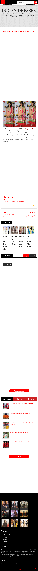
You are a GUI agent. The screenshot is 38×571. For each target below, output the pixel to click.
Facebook (32, 256)
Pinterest (6, 539)
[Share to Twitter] (6, 506)
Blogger (26, 256)
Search (35, 2)
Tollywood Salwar (21, 201)
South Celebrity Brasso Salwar (18, 31)
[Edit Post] (33, 206)
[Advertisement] (19, 54)
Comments (20, 399)
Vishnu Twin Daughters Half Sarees (20, 432)
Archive (32, 399)
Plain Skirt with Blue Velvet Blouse (20, 413)
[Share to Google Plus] (8, 506)
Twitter (6, 537)
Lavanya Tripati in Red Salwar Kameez (21, 442)
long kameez (13, 201)
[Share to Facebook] (4, 506)
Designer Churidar (14, 199)
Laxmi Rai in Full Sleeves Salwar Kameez (22, 403)
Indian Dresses (19, 10)
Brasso (7, 199)
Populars (8, 399)
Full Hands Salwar (23, 199)
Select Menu (3, 2)
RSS (5, 541)
